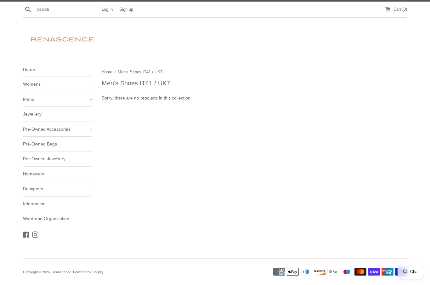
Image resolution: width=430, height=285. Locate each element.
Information (57, 203)
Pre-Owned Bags (57, 143)
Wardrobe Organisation (46, 218)
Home (29, 69)
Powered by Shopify (88, 272)
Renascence (61, 272)
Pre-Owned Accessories (57, 129)
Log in (107, 9)
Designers (57, 188)
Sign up (126, 9)
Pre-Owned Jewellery (57, 158)
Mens (57, 99)
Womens (57, 84)
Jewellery (57, 114)
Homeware (57, 173)
